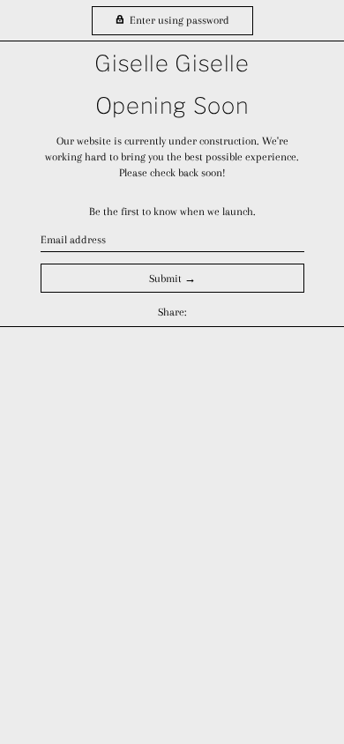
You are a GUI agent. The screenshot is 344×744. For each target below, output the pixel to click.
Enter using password (178, 20)
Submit (165, 278)
